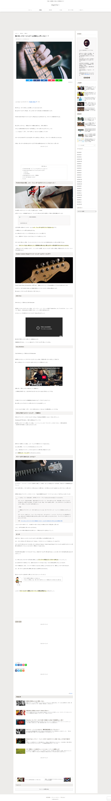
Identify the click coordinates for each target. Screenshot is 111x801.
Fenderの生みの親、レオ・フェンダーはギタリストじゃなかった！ (35, 168)
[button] (94, 145)
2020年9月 (79, 163)
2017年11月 (79, 204)
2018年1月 (79, 202)
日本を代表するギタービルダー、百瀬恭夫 (31, 175)
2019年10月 (79, 183)
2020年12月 (79, 159)
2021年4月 (79, 154)
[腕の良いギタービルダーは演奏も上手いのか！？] (44, 80)
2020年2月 (79, 174)
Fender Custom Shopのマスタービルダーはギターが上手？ (34, 170)
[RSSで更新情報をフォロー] (23, 671)
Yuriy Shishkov (27, 173)
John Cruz (26, 172)
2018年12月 (79, 195)
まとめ (24, 178)
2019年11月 (79, 181)
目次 (42, 166)
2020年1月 (79, 177)
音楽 (20, 621)
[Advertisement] (55, 23)
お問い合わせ (87, 74)
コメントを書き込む (44, 789)
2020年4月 (79, 170)
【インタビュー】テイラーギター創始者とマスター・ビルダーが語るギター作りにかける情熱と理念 (41, 520)
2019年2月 (79, 190)
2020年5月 (79, 168)
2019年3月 (79, 188)
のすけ (86, 48)
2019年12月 (79, 179)
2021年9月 (79, 152)
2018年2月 (79, 199)
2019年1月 (79, 193)
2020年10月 (79, 161)
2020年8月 (79, 165)
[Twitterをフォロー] (19, 671)
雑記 (17, 621)
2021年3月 (79, 156)
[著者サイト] (16, 671)
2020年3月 (79, 172)
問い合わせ (63, 797)
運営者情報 (48, 797)
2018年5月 (79, 197)
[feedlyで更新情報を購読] (21, 671)
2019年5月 (79, 186)
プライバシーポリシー (55, 797)
